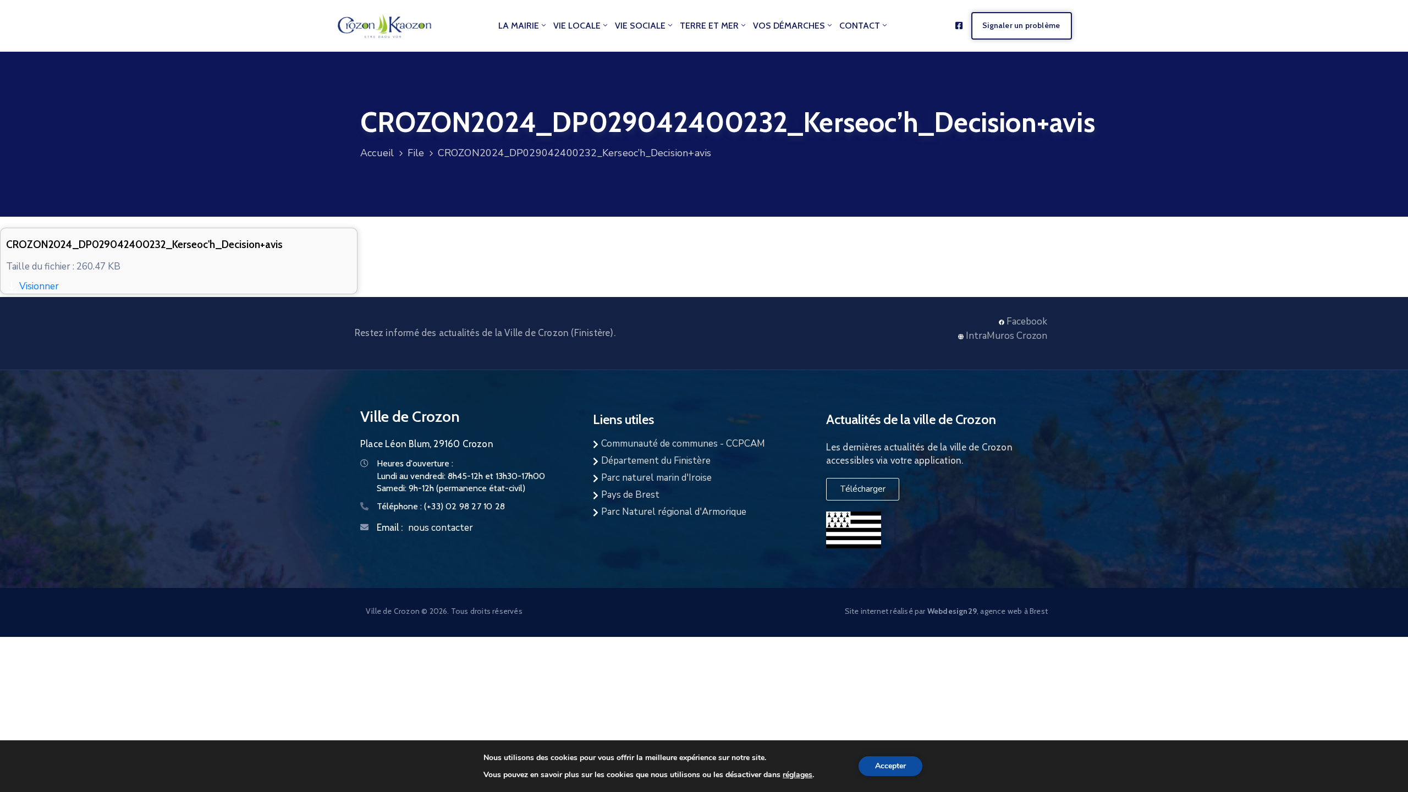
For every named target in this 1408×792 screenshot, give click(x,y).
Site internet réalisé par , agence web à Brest (946, 611)
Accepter (890, 766)
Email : (390, 527)
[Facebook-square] (959, 25)
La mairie (518, 25)
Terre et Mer (709, 25)
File (416, 153)
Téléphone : (441, 506)
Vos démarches (789, 25)
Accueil (377, 153)
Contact (859, 25)
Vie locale (577, 25)
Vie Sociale (640, 25)
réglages (797, 774)
